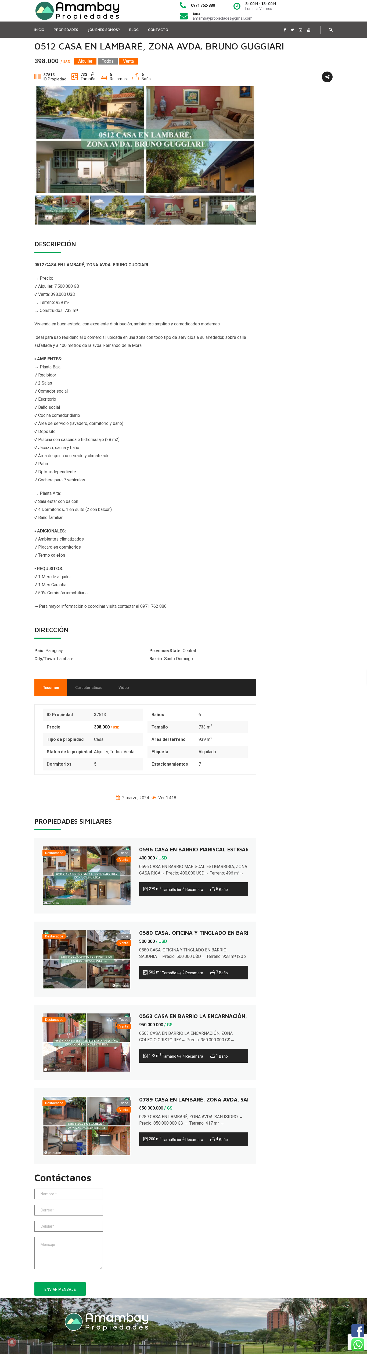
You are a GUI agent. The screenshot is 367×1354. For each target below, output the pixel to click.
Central (189, 650)
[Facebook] (285, 30)
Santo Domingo (178, 658)
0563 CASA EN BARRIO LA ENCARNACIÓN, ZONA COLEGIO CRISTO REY (229, 1016)
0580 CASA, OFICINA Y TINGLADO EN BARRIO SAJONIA (209, 933)
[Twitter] (292, 30)
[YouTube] (308, 30)
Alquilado (207, 751)
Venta (129, 751)
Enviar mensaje (60, 1289)
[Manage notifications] (12, 1342)
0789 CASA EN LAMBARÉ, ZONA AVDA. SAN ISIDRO (204, 1099)
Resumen (50, 687)
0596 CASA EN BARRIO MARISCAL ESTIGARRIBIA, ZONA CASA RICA (224, 849)
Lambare (65, 658)
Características (88, 687)
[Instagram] (300, 30)
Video (123, 687)
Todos (116, 751)
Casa (98, 739)
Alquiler (101, 751)
